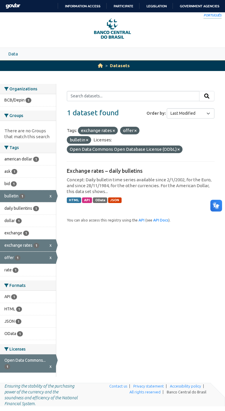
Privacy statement (148, 386)
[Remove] (114, 131)
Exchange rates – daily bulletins (105, 171)
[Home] (100, 65)
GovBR (13, 6)
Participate (123, 6)
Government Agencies (199, 6)
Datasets (120, 65)
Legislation (156, 6)
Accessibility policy (185, 386)
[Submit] (206, 96)
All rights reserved (145, 392)
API (87, 200)
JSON (114, 200)
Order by (155, 113)
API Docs (160, 220)
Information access (82, 6)
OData (100, 200)
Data (13, 53)
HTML (74, 200)
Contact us (118, 386)
